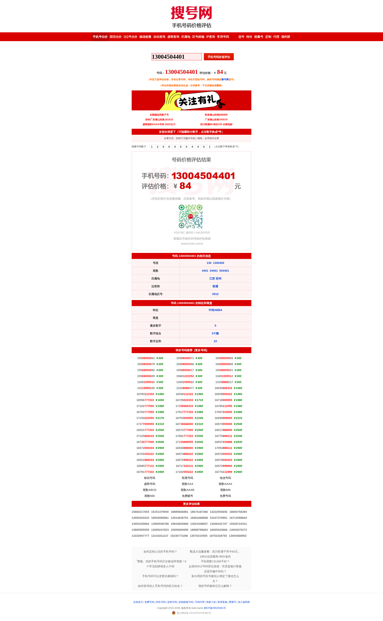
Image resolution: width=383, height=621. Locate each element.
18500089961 (160, 517)
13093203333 (140, 517)
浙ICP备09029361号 (215, 608)
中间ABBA (215, 310)
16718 (223, 400)
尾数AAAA (225, 483)
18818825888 (179, 523)
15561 (146, 358)
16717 (184, 465)
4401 (205, 270)
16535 (223, 388)
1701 (184, 412)
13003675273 (238, 529)
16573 (223, 424)
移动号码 (149, 477)
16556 (145, 400)
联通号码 (187, 477)
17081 (184, 436)
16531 (145, 430)
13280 (185, 382)
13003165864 (140, 523)
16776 (223, 471)
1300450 (218, 262)
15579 (146, 364)
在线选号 (138, 602)
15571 (185, 358)
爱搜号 (232, 602)
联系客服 (222, 602)
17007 (223, 412)
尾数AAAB (187, 489)
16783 (145, 394)
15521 (224, 370)
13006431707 (218, 523)
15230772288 (179, 535)
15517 (185, 370)
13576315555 (198, 535)
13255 (146, 388)
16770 (223, 436)
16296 (223, 418)
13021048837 (199, 523)
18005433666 (218, 529)
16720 (145, 454)
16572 (145, 448)
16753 (184, 418)
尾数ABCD (149, 489)
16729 (184, 400)
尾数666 (149, 495)
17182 (184, 471)
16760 (145, 412)
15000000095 (179, 529)
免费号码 (225, 495)
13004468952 (238, 535)
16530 (184, 448)
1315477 (185, 388)
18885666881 (179, 511)
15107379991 (218, 517)
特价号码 (161, 602)
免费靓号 (187, 495)
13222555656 (218, 511)
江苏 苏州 (215, 278)
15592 (146, 370)
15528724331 (238, 523)
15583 (224, 358)
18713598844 (238, 517)
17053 (223, 448)
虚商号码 (149, 483)
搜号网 (225, 79)
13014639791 (179, 517)
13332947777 (140, 535)
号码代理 (199, 602)
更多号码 (200, 350)
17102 (145, 406)
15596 (185, 364)
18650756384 (238, 511)
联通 (215, 286)
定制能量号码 (186, 602)
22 (215, 341)
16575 (223, 460)
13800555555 (140, 529)
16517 (223, 430)
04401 (214, 270)
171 (184, 406)
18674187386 (199, 511)
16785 (223, 406)
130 (209, 262)
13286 (146, 382)
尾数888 (225, 489)
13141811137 (159, 535)
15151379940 (160, 511)
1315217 (224, 382)
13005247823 (160, 529)
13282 (224, 376)
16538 (184, 394)
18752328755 (218, 535)
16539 (223, 394)
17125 (145, 436)
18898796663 (199, 529)
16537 (223, 442)
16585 (145, 465)
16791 (145, 471)
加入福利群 (244, 602)
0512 (215, 294)
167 (145, 442)
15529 (146, 376)
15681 (185, 376)
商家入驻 (211, 602)
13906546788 (160, 523)
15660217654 (140, 511)
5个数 (215, 333)
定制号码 (172, 602)
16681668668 (199, 517)
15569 (224, 364)
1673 (184, 424)
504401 (224, 270)
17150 (145, 418)
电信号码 (225, 477)
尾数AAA (187, 483)
